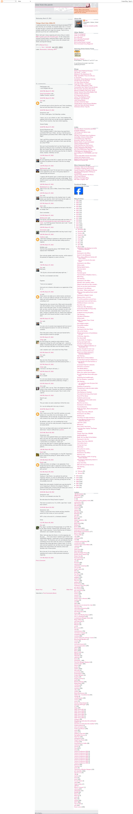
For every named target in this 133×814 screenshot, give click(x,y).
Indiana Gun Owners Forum (82, 157)
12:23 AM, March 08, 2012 (47, 432)
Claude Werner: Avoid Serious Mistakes (85, 103)
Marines (76, 623)
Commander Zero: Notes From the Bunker (86, 87)
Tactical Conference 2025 (81, 761)
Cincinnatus (43, 230)
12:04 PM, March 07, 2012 (47, 98)
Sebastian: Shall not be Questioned (84, 167)
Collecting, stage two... (83, 336)
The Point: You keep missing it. (86, 417)
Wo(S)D (76, 792)
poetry (76, 667)
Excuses (76, 562)
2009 (77, 479)
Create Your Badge (85, 186)
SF (75, 706)
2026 (77, 201)
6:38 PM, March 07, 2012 (46, 244)
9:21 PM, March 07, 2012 (46, 352)
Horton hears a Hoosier (80, 598)
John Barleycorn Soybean (84, 392)
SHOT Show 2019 (79, 712)
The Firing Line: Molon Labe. (82, 132)
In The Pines (77, 77)
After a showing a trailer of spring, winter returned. (86, 457)
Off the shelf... (81, 265)
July (79, 239)
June (79, 241)
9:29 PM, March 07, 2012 (46, 371)
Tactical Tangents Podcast (81, 143)
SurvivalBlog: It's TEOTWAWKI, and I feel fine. (85, 153)
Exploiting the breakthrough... (85, 377)
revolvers (76, 688)
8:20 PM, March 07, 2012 (46, 318)
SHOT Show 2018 (79, 711)
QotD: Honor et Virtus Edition (85, 357)
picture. (62, 429)
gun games (77, 587)
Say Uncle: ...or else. (80, 72)
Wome (76, 794)
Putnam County (78, 678)
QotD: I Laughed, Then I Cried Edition (85, 321)
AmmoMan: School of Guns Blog (83, 137)
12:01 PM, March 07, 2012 (47, 91)
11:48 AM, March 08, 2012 (47, 507)
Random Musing (79, 681)
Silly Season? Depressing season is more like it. (87, 460)
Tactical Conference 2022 (81, 756)
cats (75, 536)
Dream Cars (77, 556)
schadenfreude (78, 698)
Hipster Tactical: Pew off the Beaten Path (85, 92)
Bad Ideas (77, 512)
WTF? (55, 49)
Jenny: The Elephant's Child (82, 97)
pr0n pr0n (77, 670)
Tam (41, 158)
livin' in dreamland (79, 616)
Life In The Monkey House (81, 615)
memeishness (78, 631)
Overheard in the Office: (83, 253)
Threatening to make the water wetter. (87, 388)
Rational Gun (43, 45)
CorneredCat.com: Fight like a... (83, 138)
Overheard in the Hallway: (84, 288)
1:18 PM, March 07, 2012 (46, 165)
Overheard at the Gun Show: (85, 329)
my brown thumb (79, 644)
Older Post (69, 589)
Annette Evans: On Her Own (82, 80)
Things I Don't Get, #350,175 (85, 411)
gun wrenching (78, 590)
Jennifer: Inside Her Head (81, 102)
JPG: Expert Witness (80, 176)
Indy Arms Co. (78, 133)
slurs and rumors (79, 727)
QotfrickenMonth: (82, 435)
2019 (77, 214)
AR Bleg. (79, 271)
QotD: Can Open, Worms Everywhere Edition (87, 409)
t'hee (75, 748)
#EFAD (79, 468)
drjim (41, 206)
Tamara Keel (77, 186)
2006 (77, 485)
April (79, 244)
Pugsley (76, 677)
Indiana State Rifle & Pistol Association (85, 155)
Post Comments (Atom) (49, 593)
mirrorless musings (79, 632)
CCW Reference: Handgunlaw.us (83, 151)
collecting (50, 49)
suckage (76, 741)
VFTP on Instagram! (80, 34)
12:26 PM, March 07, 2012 (47, 110)
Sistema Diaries (78, 725)
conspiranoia (78, 543)
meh (75, 629)
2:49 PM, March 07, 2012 (46, 193)
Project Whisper (78, 675)
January (80, 473)
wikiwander (77, 790)
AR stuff (76, 505)
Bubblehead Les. (44, 187)
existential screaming (80, 566)
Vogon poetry (78, 784)
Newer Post (39, 589)
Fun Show (77, 574)
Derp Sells (77, 551)
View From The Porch (44, 5)
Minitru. (79, 251)
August (80, 237)
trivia (75, 777)
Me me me (77, 628)
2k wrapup (77, 497)
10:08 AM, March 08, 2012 (47, 492)
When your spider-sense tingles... (86, 372)
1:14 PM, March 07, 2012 (46, 155)
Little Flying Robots (79, 100)
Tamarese (77, 766)
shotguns (77, 719)
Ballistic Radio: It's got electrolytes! (84, 142)
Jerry (41, 386)
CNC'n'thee (80, 447)
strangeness (77, 738)
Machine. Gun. (81, 454)
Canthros (42, 237)
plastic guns (43, 36)
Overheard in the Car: (83, 439)
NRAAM (76, 654)
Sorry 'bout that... (82, 390)
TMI (75, 774)
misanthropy (77, 634)
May (79, 242)
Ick (75, 601)
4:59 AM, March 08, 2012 (46, 460)
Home (54, 589)
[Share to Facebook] (60, 47)
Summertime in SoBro (80, 743)
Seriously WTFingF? (80, 704)
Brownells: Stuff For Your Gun (82, 140)
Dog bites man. (81, 305)
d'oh (75, 548)
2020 (77, 212)
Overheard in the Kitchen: (84, 405)
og (40, 294)
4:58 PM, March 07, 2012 (46, 227)
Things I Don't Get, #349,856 (85, 433)
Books (76, 526)
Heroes (76, 592)
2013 (77, 226)
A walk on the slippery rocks (82, 500)
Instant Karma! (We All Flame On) (86, 308)
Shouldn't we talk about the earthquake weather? (85, 721)
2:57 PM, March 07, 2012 (46, 203)
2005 (77, 487)
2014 (77, 224)
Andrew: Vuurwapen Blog (81, 178)
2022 (77, 208)
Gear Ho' (76, 580)
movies (76, 641)
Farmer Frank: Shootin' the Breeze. (84, 174)
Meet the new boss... (83, 403)
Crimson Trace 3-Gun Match (82, 544)
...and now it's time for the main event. (86, 260)
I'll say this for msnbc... (83, 449)
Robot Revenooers (79, 693)
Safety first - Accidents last (81, 694)
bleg (75, 521)
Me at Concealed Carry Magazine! (83, 44)
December (81, 229)
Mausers (76, 624)
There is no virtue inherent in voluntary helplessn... (85, 353)
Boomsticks (43, 49)
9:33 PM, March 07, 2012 (46, 383)
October (80, 233)
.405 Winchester (78, 494)
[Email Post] (52, 47)
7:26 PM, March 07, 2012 (46, 265)
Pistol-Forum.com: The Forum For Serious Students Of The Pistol (84, 147)
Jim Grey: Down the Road (81, 82)
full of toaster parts (53, 36)
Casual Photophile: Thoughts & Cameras (85, 170)
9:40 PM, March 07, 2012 (46, 395)
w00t (75, 785)
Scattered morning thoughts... (85, 312)
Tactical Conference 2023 (81, 758)
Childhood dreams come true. (85, 303)
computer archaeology (80, 541)
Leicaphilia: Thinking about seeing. (84, 168)
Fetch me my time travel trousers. (86, 286)
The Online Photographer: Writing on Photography (84, 172)
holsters (76, 597)
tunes (75, 779)
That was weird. (81, 269)
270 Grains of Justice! (83, 366)
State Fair (77, 736)
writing (76, 800)
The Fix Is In (77, 772)
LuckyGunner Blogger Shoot (82, 618)
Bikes (75, 518)
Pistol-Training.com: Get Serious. (83, 145)
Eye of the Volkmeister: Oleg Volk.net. (84, 149)
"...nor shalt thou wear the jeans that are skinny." (87, 384)
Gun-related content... (83, 323)
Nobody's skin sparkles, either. (85, 282)
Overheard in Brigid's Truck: (85, 295)
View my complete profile (90, 26)
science (76, 699)
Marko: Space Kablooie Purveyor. (83, 71)
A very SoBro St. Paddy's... (84, 340)
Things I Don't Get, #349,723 (85, 441)
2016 (77, 220)
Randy (42, 462)
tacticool (76, 764)
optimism (77, 657)
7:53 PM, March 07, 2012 (46, 292)
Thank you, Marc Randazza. (85, 306)
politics (76, 668)
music (76, 642)
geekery (76, 582)
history (76, 593)
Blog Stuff (77, 523)
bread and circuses (79, 530)
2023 (77, 206)
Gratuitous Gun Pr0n (80, 585)
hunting (76, 600)
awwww (76, 510)
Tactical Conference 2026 (81, 763)
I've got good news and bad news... (87, 301)
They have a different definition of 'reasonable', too (86, 346)
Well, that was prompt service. (85, 464)
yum (75, 805)
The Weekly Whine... (83, 368)
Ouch (75, 659)
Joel (41, 100)
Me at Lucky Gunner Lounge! (82, 42)
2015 (77, 222)
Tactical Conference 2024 (81, 759)
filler (75, 570)
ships (75, 708)
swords (76, 746)
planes (76, 665)
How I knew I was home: (84, 426)
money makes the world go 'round (83, 637)
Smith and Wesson (79, 728)
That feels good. (81, 273)
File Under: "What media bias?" (86, 290)
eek (75, 561)
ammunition (77, 502)
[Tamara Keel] (78, 194)
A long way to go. (82, 445)
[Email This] (55, 47)
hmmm (76, 595)
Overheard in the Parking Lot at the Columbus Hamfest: (87, 248)
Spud (41, 452)
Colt (75, 539)
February (80, 471)
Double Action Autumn (80, 554)
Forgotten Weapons (79, 130)
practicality (77, 672)
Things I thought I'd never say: (85, 349)
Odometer (77, 655)
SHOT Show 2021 (79, 716)
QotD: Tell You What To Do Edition (86, 437)
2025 (77, 202)
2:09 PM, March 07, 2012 (46, 184)
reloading (77, 685)
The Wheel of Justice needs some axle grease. (86, 400)
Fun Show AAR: (81, 338)
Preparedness (78, 673)
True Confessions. (82, 406)
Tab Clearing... (81, 278)
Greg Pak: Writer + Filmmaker (82, 84)
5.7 (75, 499)
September (81, 235)
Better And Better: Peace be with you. (84, 75)
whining (76, 789)
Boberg (76, 525)
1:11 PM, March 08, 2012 (46, 522)
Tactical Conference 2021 (81, 754)
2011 (77, 476)
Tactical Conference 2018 (81, 751)
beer (75, 515)
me (75, 626)
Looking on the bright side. (84, 370)
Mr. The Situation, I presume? (85, 379)
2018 (77, 216)
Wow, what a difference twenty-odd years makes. (87, 257)
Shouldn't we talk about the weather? (84, 723)
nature (76, 647)
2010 (77, 477)
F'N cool (76, 567)
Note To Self (77, 652)
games (76, 579)
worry (75, 797)
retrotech (76, 686)
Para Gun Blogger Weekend (82, 662)
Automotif (77, 507)
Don (41, 525)
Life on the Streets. (82, 331)
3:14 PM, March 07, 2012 (46, 215)
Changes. (79, 431)
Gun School (77, 588)
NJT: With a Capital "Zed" (81, 179)
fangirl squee (78, 569)
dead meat (77, 549)
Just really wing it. (82, 443)
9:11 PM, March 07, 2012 (46, 337)
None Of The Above (82, 396)
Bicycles (76, 517)
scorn (75, 701)
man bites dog (78, 621)
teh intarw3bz (78, 771)
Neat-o (76, 649)
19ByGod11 (77, 495)
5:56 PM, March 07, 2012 (46, 234)
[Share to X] (58, 47)
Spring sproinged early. (83, 342)
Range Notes (77, 683)
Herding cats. (81, 415)
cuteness (76, 546)
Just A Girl (77, 610)
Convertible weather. (83, 325)
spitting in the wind (79, 733)
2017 (77, 218)
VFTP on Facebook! (79, 35)
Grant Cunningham (45, 93)
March (79, 246)
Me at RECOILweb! (79, 40)
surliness (76, 745)
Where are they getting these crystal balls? (87, 292)
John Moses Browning (80, 608)
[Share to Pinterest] (62, 47)
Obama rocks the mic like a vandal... (87, 284)
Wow (75, 798)
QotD (75, 680)
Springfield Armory (79, 735)
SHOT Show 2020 (79, 714)
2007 (77, 483)
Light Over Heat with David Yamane (84, 105)
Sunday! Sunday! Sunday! (84, 343)
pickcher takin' (78, 663)
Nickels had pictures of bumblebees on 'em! (87, 333)
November (81, 231)
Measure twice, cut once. (84, 297)
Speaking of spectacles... (84, 386)
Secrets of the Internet (80, 703)
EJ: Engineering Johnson (81, 95)
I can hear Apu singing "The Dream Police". (87, 429)
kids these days (78, 611)
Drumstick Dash (78, 557)
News (75, 650)
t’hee (75, 750)
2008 (77, 481)
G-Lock (76, 575)
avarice (76, 508)
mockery (76, 636)
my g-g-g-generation (80, 646)
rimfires (76, 691)
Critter (41, 339)
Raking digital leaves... (83, 267)
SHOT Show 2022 (79, 717)
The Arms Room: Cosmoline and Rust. (85, 129)
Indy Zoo (76, 606)
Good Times (77, 583)
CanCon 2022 (78, 535)
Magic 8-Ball (77, 619)
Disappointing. (81, 450)
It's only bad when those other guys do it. (87, 375)
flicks (75, 572)
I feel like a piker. (82, 422)
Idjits (75, 603)
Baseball (76, 513)
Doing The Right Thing (80, 552)
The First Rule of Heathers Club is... (87, 274)
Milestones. (80, 424)
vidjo (75, 782)
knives (76, 613)
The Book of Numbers (83, 316)
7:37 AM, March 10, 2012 (46, 557)
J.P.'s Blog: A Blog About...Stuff (83, 85)
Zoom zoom (77, 807)
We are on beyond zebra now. (85, 350)
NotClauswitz (43, 168)
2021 (77, 210)
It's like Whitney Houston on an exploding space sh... (86, 420)
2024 (77, 204)
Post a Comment (40, 560)
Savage (76, 696)
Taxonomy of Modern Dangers (82, 769)
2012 (77, 228)
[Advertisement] (54, 68)
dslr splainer (77, 559)
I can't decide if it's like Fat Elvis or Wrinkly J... (87, 362)
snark (75, 730)
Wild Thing (80, 276)
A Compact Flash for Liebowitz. (86, 364)
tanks (75, 767)
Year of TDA (77, 803)
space (76, 732)
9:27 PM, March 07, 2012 (46, 364)
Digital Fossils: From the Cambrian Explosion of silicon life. (84, 159)
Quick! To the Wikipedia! (84, 255)
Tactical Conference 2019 (81, 753)
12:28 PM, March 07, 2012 (47, 127)
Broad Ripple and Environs (81, 531)
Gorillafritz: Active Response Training (84, 79)
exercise (76, 564)
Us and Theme (78, 781)
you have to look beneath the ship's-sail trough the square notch (56, 221)
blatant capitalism (79, 520)
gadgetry (76, 577)
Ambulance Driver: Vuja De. (82, 106)
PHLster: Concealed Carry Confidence (84, 135)
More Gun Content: (82, 310)
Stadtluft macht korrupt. (83, 398)
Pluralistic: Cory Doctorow (81, 98)
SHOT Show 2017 (79, 709)
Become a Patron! (79, 59)
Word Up (76, 795)
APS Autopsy (78, 504)
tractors (76, 776)
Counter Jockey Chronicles (81, 93)
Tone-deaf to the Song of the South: (87, 394)
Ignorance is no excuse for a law (83, 605)
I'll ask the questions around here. (86, 299)
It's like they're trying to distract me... (87, 359)
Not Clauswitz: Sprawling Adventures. (84, 88)
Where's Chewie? (79, 787)
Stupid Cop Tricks (79, 740)
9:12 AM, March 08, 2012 (46, 472)
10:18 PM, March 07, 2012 (47, 409)
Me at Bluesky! (78, 37)
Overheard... (77, 660)
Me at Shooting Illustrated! (81, 39)
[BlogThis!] (57, 47)
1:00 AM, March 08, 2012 (46, 449)
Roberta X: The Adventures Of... (83, 74)
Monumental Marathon (80, 639)
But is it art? (77, 533)
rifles (75, 690)
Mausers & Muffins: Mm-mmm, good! (84, 90)
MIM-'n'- (38, 36)
